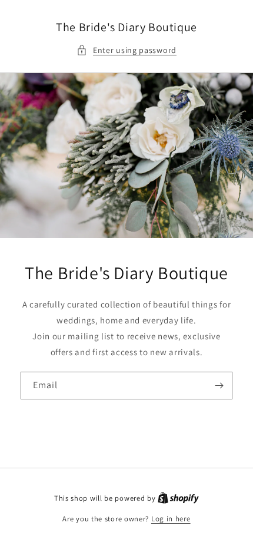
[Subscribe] (219, 385)
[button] (126, 50)
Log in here (171, 519)
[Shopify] (178, 498)
